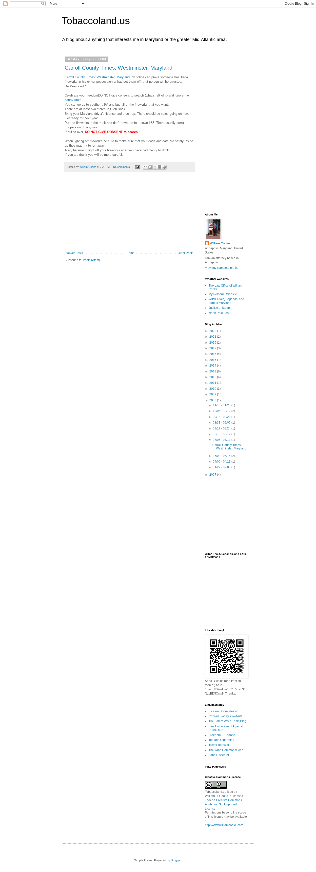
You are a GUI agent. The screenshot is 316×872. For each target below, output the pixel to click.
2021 (213, 336)
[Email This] (145, 167)
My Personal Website (223, 294)
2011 (213, 383)
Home (130, 253)
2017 (213, 348)
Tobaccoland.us (96, 20)
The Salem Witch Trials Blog (227, 721)
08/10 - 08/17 (222, 434)
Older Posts (185, 253)
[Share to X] (154, 167)
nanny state (73, 100)
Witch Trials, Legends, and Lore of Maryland (226, 300)
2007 (213, 474)
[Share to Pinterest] (164, 167)
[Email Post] (137, 166)
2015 (213, 360)
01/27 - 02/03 (222, 467)
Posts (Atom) (91, 260)
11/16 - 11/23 (222, 405)
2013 (213, 371)
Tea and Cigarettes (221, 740)
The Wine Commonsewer (226, 750)
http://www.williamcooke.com (224, 825)
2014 (213, 365)
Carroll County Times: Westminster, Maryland (118, 68)
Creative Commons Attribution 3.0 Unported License (223, 804)
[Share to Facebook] (159, 167)
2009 (213, 394)
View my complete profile (221, 268)
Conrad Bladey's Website (225, 716)
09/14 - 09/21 (222, 417)
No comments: (122, 166)
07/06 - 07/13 (222, 440)
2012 (213, 377)
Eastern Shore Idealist (223, 711)
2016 (213, 354)
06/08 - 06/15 (222, 456)
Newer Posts (74, 253)
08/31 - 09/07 (222, 422)
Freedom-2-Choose (222, 735)
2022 (213, 331)
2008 (213, 400)
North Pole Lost (219, 313)
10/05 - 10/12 (222, 411)
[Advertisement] (130, 214)
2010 (213, 388)
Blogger (176, 860)
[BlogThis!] (150, 167)
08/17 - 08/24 (222, 428)
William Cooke (220, 243)
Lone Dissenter (219, 755)
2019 (213, 342)
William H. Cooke (216, 796)
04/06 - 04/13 (222, 461)
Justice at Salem (220, 308)
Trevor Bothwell (219, 745)
